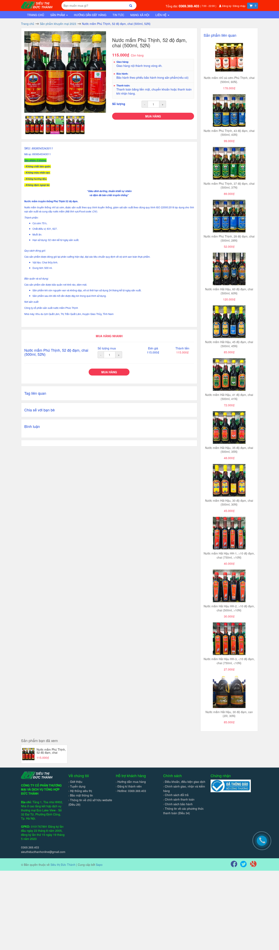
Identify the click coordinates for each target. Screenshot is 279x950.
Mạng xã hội (139, 15)
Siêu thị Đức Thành (62, 865)
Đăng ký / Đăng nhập (233, 6)
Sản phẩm (58, 15)
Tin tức (118, 15)
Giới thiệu (76, 782)
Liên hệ (161, 15)
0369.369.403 (189, 5)
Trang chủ (35, 15)
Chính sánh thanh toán (179, 799)
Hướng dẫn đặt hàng (90, 15)
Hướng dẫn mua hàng (131, 782)
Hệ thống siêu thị (81, 791)
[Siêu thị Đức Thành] (37, 5)
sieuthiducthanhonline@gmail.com (43, 852)
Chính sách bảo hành (179, 804)
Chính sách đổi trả (177, 795)
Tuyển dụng (77, 786)
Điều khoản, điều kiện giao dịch (185, 782)
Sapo (99, 865)
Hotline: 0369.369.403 (131, 791)
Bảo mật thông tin (81, 795)
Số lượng (118, 104)
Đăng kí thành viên (129, 786)
